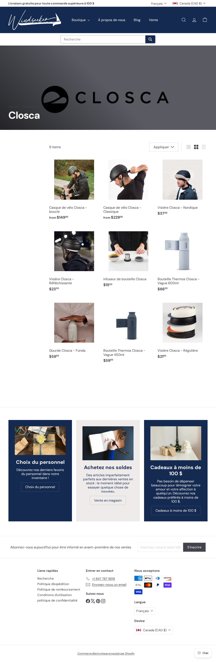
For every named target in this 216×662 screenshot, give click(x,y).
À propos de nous (111, 20)
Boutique (79, 20)
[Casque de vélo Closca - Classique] (128, 189)
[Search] (150, 39)
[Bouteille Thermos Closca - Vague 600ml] (183, 261)
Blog (137, 20)
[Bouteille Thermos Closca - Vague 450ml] (128, 332)
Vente (153, 20)
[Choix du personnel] (40, 440)
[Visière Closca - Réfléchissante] (74, 261)
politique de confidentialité (57, 600)
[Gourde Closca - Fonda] (74, 330)
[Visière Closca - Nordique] (183, 187)
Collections (29, 107)
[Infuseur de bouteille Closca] (128, 259)
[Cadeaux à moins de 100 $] (175, 443)
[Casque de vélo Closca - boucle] (74, 189)
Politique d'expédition (53, 584)
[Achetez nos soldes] (107, 443)
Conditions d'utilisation (54, 595)
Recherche (45, 578)
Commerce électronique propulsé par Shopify (106, 653)
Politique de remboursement (58, 589)
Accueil (13, 107)
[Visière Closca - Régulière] (183, 330)
